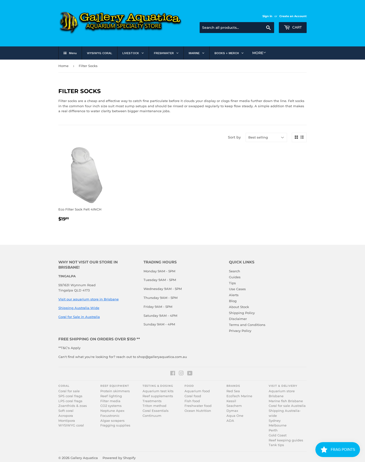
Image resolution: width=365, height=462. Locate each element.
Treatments (152, 401)
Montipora (66, 421)
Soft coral (65, 411)
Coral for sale (69, 391)
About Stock (239, 307)
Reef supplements (158, 396)
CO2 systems (111, 406)
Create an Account (293, 16)
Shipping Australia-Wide (78, 308)
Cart (296, 27)
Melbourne (278, 425)
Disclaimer (238, 319)
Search (234, 271)
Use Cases (237, 289)
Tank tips (276, 445)
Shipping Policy (242, 313)
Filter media (110, 401)
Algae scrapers (112, 421)
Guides (235, 277)
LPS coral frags (70, 401)
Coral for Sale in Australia (79, 317)
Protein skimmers (115, 391)
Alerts (234, 295)
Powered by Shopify (119, 458)
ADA (230, 421)
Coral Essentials (156, 411)
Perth (273, 430)
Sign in (267, 16)
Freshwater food (198, 406)
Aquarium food (197, 391)
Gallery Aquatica (84, 458)
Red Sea (233, 391)
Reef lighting (111, 396)
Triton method (154, 406)
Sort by (234, 137)
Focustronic (109, 416)
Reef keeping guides (286, 440)
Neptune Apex (112, 411)
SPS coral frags (70, 396)
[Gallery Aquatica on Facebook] (172, 374)
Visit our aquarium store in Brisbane (88, 299)
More (257, 53)
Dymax (232, 411)
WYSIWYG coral (71, 425)
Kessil (231, 401)
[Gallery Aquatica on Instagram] (181, 374)
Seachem (234, 406)
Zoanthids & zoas (72, 406)
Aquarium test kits (158, 391)
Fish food (192, 401)
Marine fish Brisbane (286, 401)
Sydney (275, 421)
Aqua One (234, 416)
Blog (233, 301)
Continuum (152, 416)
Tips (232, 283)
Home (63, 66)
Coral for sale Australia (287, 406)
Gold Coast (278, 435)
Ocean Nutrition (197, 411)
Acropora (65, 416)
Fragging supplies (115, 425)
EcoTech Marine (239, 396)
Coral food (192, 396)
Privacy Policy (240, 331)
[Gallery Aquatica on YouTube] (189, 374)
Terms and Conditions (247, 325)
